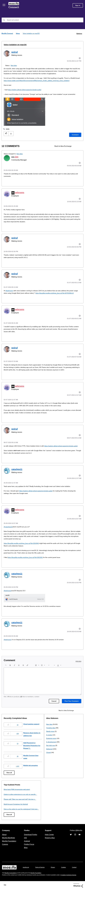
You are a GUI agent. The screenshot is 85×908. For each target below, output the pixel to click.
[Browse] (4, 5)
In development (9, 816)
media (8, 129)
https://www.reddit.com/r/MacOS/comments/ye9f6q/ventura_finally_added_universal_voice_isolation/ (44, 80)
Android (27, 854)
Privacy (55, 880)
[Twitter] (71, 847)
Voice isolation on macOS (14, 44)
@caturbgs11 (8, 534)
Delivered (7, 823)
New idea (14, 65)
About (4, 847)
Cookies (66, 880)
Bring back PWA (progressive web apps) (60, 797)
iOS (25, 851)
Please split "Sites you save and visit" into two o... (63, 809)
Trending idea (8, 801)
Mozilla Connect (13, 5)
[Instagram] (75, 847)
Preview (78, 668)
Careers (5, 857)
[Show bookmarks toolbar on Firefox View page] (79, 146)
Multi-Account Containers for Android (59, 814)
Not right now (8, 819)
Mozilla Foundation (9, 854)
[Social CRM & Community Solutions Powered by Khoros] (78, 903)
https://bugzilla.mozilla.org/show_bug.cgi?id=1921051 (26, 564)
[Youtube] (79, 847)
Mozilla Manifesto (9, 851)
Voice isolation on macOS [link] (31, 33)
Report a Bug (49, 851)
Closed (6, 826)
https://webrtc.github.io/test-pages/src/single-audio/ (26, 89)
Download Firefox (31, 847)
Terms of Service (41, 880)
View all (9, 780)
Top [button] (5, 903)
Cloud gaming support (33, 731)
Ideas (18, 33)
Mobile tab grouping (32, 772)
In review (7, 808)
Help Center (48, 847)
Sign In (77, 5)
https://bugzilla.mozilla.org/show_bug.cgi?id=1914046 (22, 550)
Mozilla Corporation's (11, 889)
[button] (6, 133)
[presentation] (6, 672)
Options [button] (79, 33)
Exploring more (9, 812)
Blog (25, 860)
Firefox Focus (29, 857)
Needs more (8, 805)
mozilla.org (26, 880)
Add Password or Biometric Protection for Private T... (34, 753)
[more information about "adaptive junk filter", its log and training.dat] (76, 146)
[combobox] (42, 19)
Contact (4, 884)
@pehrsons (9, 290)
